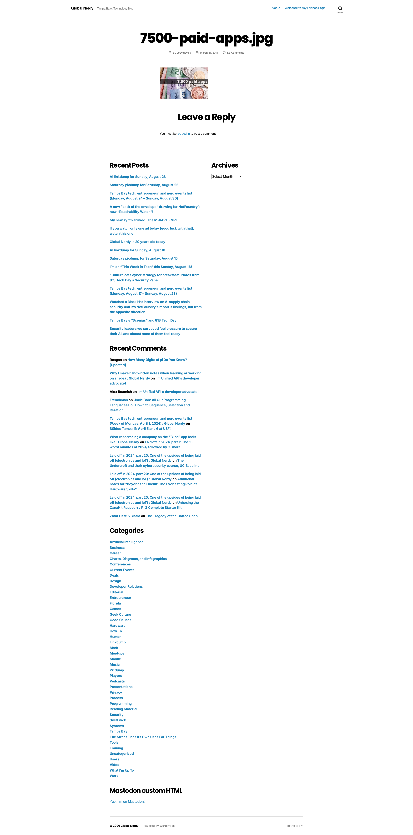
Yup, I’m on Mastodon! (127, 801)
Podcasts (117, 681)
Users (114, 759)
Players (116, 676)
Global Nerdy (82, 8)
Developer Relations (126, 586)
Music (115, 664)
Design (115, 581)
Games (115, 609)
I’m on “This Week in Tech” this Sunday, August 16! (151, 267)
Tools (114, 742)
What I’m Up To (122, 770)
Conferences (120, 564)
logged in (183, 133)
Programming (121, 704)
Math (114, 648)
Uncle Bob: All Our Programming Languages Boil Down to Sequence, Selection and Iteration (150, 405)
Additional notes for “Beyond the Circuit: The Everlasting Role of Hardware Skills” (153, 484)
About (276, 8)
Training (116, 748)
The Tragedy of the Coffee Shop (172, 516)
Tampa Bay (118, 731)
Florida (115, 603)
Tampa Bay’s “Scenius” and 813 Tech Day (143, 320)
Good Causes (120, 620)
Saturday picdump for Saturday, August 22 (144, 185)
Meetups (117, 653)
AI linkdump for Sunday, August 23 (138, 177)
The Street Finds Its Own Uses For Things (143, 737)
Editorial (116, 592)
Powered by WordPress (158, 825)
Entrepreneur (120, 598)
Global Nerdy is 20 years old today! (138, 242)
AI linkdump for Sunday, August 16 (137, 250)
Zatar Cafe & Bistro (125, 516)
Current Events (122, 570)
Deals (114, 575)
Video (114, 765)
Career (115, 553)
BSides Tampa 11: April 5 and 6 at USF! (140, 429)
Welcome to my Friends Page (304, 8)
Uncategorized (122, 754)
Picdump (117, 670)
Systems (117, 726)
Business (117, 548)
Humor (115, 637)
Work (114, 776)
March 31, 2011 (209, 52)
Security (117, 715)
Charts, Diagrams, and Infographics (138, 559)
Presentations (121, 687)
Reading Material (123, 709)
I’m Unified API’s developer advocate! (168, 392)
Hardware (118, 626)
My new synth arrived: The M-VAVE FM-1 (143, 220)
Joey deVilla (184, 52)
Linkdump (118, 642)
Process (116, 698)
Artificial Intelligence (127, 542)
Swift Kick (118, 720)
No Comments (235, 52)
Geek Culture (120, 614)
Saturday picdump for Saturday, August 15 (144, 258)
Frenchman (119, 400)
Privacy (116, 692)
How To (116, 631)
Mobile (115, 659)
